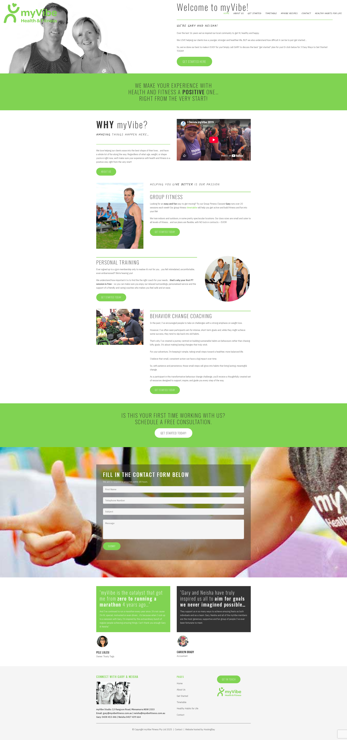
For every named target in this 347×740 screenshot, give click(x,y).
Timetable (181, 702)
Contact (180, 714)
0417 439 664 (133, 717)
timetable (192, 207)
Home (180, 683)
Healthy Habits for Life (187, 708)
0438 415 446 (109, 717)
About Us (181, 689)
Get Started (182, 696)
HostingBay (209, 729)
